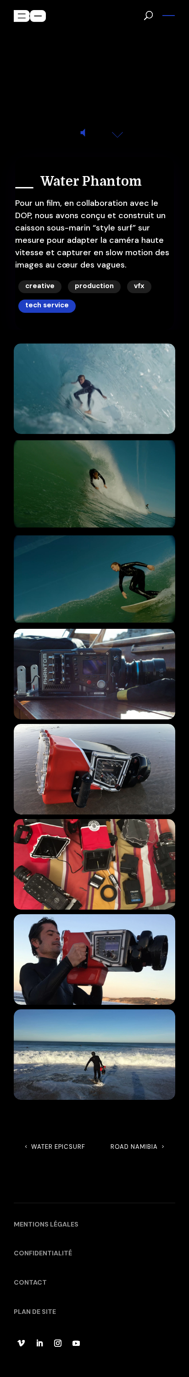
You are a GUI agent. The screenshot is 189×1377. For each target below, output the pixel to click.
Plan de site (35, 1311)
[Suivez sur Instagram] (57, 1343)
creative (40, 285)
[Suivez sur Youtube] (76, 1343)
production (94, 285)
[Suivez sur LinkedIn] (39, 1343)
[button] (169, 14)
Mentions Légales (46, 1224)
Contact (30, 1282)
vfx (139, 285)
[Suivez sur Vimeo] (21, 1343)
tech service (47, 305)
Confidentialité (43, 1253)
